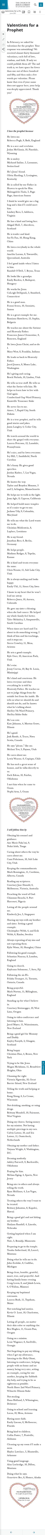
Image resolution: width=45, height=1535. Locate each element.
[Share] (3, 49)
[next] (34, 1532)
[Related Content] (34, 12)
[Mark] (3, 39)
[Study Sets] (23, 12)
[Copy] (3, 45)
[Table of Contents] (3, 12)
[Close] (3, 34)
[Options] (40, 12)
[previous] (11, 1532)
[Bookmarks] (29, 12)
